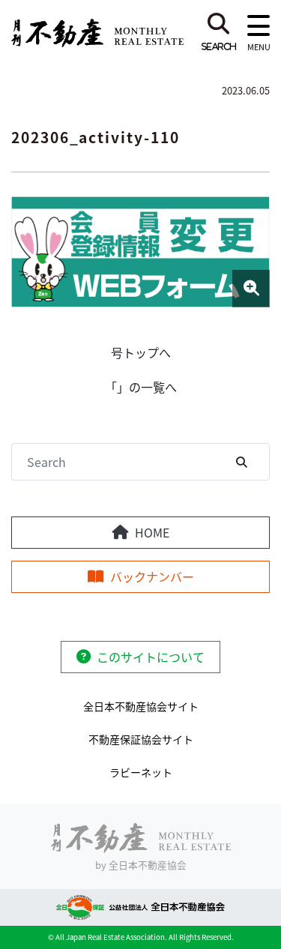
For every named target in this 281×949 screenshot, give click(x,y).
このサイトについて (151, 657)
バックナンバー (152, 576)
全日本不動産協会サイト (141, 706)
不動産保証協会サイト (140, 739)
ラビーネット (140, 772)
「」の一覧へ (141, 387)
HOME (152, 532)
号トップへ (141, 352)
